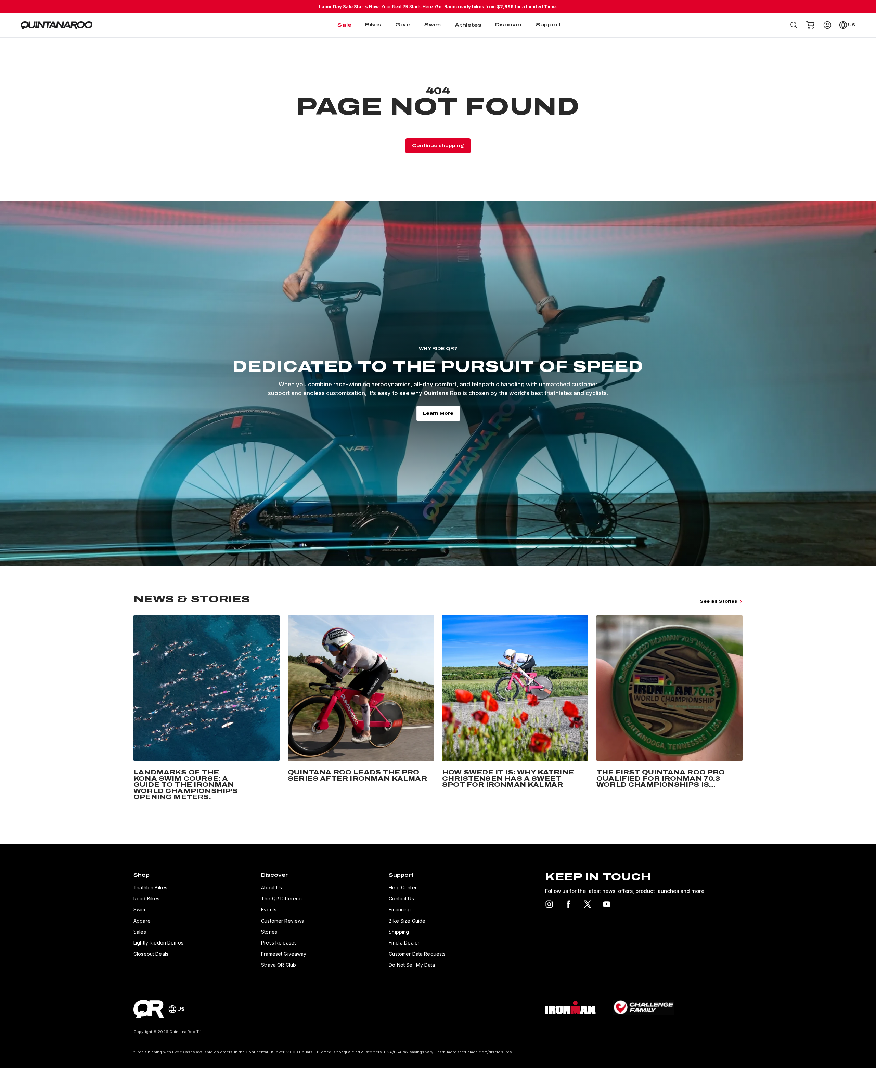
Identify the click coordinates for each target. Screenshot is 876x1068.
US (851, 25)
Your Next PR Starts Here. (438, 6)
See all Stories (718, 601)
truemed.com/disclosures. (487, 1052)
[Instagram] (549, 904)
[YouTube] (607, 904)
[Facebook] (568, 904)
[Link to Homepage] (148, 1009)
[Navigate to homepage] (56, 25)
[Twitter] (587, 904)
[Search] (794, 25)
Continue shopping (438, 145)
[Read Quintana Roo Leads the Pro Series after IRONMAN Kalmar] (361, 709)
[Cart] (810, 25)
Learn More (438, 413)
